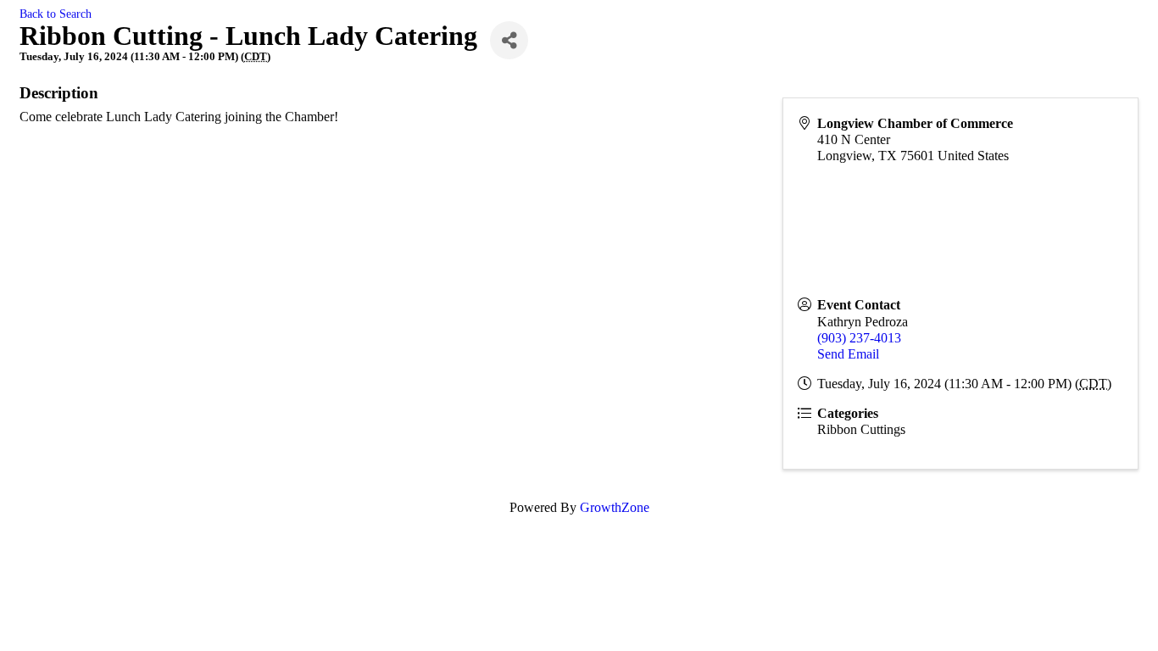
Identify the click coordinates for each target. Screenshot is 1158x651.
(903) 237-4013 (859, 338)
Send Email (848, 354)
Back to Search (55, 13)
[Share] (509, 40)
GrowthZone (614, 507)
